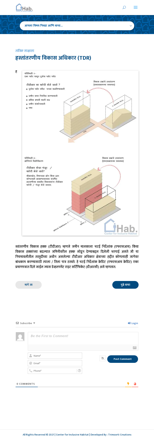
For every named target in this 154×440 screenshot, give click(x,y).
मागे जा (28, 284)
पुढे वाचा (125, 284)
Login (134, 323)
